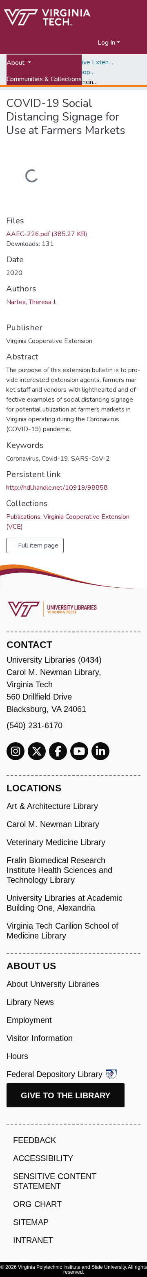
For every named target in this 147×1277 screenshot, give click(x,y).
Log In (106, 42)
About (16, 62)
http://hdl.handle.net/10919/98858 (57, 487)
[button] (92, 43)
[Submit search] (81, 43)
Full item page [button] (37, 545)
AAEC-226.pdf (46, 234)
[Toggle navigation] (135, 42)
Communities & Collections (44, 79)
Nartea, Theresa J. (31, 302)
